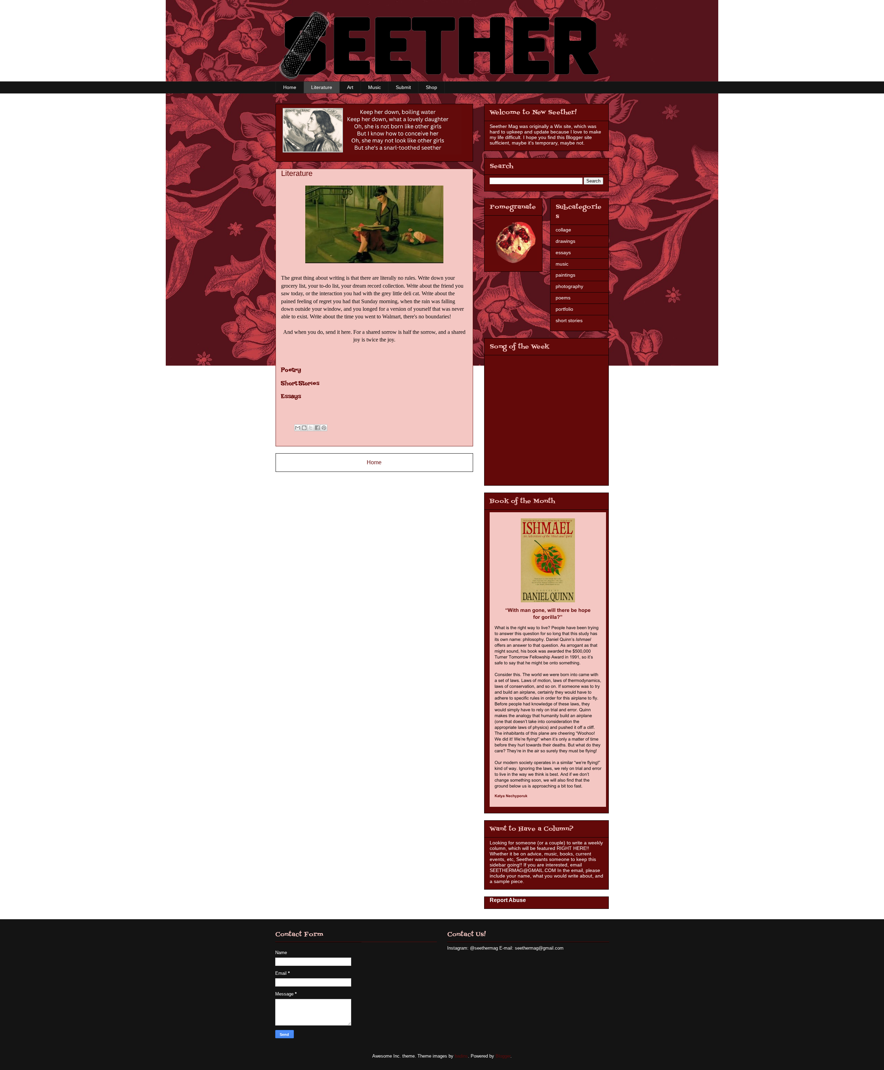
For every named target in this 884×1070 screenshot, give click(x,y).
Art (350, 87)
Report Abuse (508, 900)
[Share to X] (310, 427)
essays (563, 252)
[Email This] (297, 427)
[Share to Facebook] (317, 427)
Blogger (503, 1056)
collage (563, 229)
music (562, 264)
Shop (431, 87)
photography (569, 286)
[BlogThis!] (304, 427)
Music (374, 87)
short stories (569, 320)
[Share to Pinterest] (323, 427)
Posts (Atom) (388, 480)
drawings (565, 241)
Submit (403, 87)
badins (461, 1056)
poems (563, 297)
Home (289, 87)
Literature (321, 87)
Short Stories (300, 385)
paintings (565, 275)
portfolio (564, 309)
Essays (291, 398)
